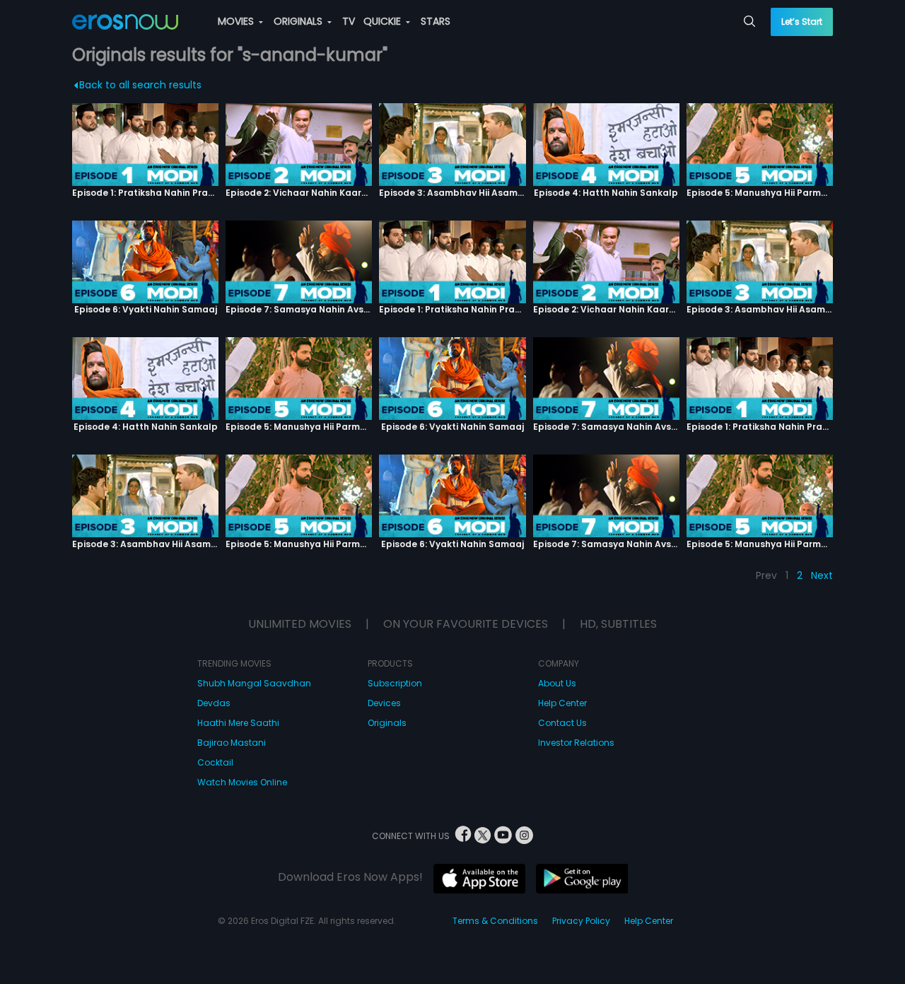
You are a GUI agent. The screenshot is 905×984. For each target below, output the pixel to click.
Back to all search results (140, 85)
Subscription (395, 683)
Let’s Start (801, 22)
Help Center (562, 703)
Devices (384, 703)
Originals (387, 723)
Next (822, 575)
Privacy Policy (581, 921)
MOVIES (237, 21)
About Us (557, 683)
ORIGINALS (299, 21)
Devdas (213, 703)
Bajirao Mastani (231, 743)
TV (348, 21)
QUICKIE (383, 21)
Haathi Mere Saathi (238, 723)
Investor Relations (576, 743)
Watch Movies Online (242, 782)
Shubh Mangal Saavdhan (254, 683)
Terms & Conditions (495, 921)
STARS (435, 21)
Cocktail (215, 762)
